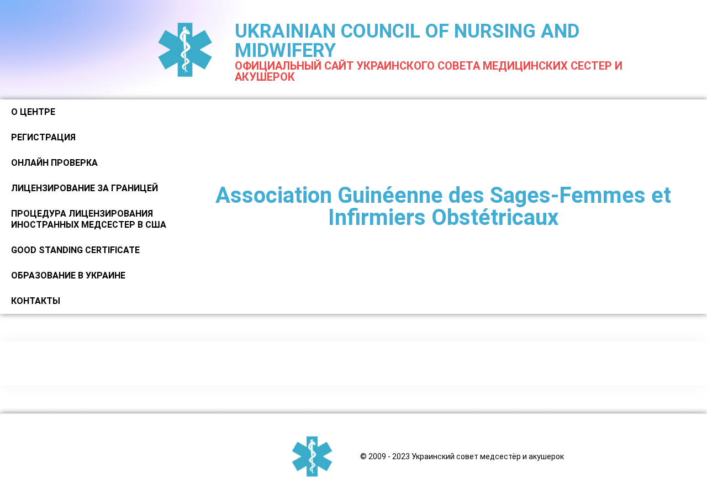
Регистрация (43, 137)
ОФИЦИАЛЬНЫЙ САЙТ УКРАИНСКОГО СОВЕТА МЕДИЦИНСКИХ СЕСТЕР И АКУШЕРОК (428, 71)
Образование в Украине (68, 275)
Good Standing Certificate (75, 250)
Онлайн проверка (54, 162)
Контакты (35, 301)
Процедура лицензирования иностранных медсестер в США (88, 219)
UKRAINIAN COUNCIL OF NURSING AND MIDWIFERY (407, 41)
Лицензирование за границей (84, 188)
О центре (33, 112)
